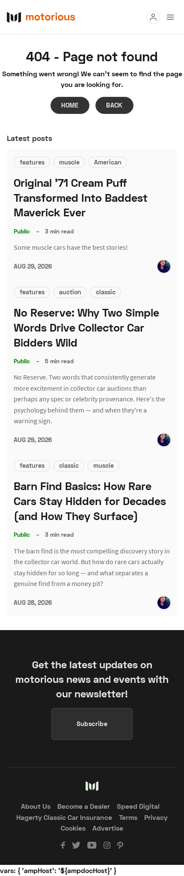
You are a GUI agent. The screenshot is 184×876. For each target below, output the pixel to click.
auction (70, 292)
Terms (128, 817)
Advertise (107, 828)
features (32, 162)
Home (70, 105)
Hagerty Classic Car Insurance (64, 817)
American (108, 162)
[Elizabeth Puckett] (163, 266)
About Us (35, 806)
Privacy (156, 817)
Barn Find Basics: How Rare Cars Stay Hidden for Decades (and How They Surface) (90, 501)
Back (114, 105)
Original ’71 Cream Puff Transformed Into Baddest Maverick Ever (81, 197)
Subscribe (92, 723)
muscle (69, 162)
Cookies (73, 828)
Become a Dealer (83, 806)
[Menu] (153, 17)
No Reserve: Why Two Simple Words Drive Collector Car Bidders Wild (86, 327)
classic (106, 292)
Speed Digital (138, 806)
